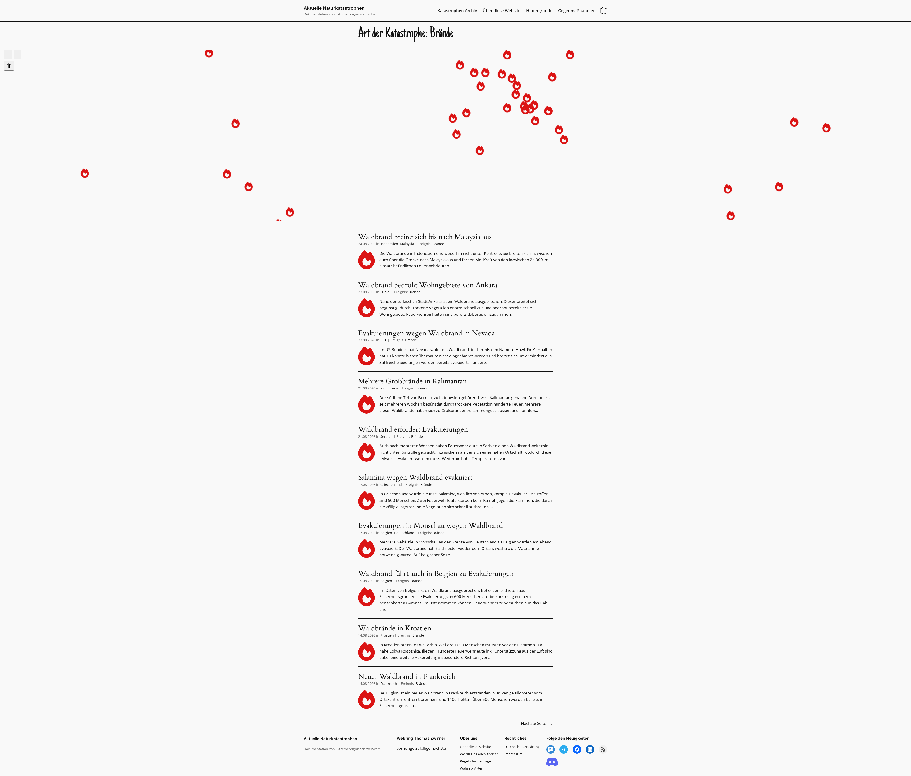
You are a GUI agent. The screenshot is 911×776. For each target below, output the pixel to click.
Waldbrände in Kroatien (394, 628)
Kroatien (387, 635)
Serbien (386, 436)
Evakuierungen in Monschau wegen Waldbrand (430, 526)
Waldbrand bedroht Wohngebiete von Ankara (427, 285)
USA (383, 340)
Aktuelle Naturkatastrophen (334, 8)
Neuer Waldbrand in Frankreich (407, 677)
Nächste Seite (537, 723)
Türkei (385, 292)
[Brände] (366, 259)
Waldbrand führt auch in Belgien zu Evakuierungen (436, 574)
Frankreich (388, 683)
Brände (438, 244)
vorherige (405, 748)
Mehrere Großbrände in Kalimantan (412, 381)
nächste (439, 748)
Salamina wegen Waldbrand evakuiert (415, 478)
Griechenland (391, 484)
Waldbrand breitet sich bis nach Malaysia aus (425, 237)
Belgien (386, 532)
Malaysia (407, 244)
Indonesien (389, 244)
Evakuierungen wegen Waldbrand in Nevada (426, 333)
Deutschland (404, 532)
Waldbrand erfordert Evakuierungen (413, 429)
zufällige (423, 748)
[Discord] (552, 762)
